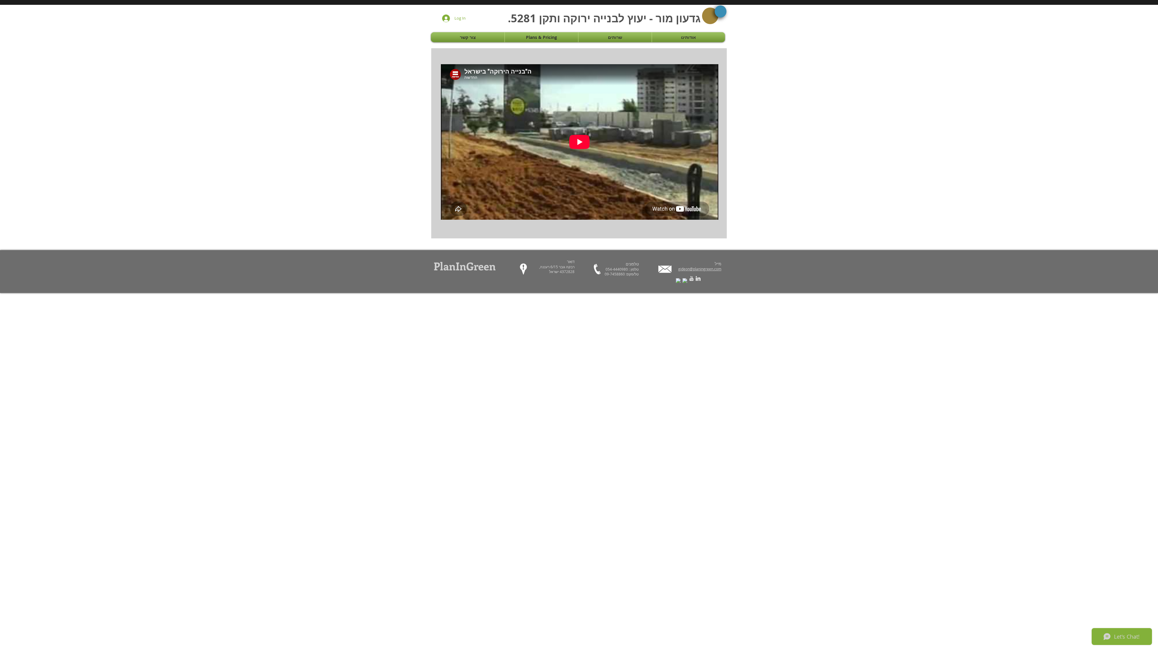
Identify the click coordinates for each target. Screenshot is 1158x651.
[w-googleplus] (684, 280)
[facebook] (678, 280)
